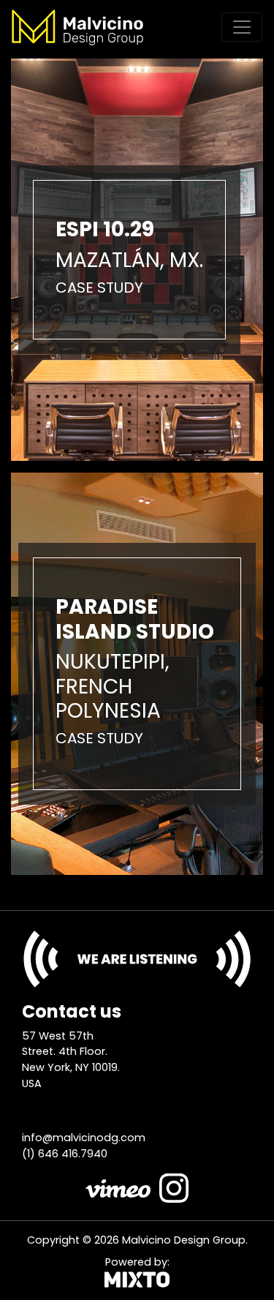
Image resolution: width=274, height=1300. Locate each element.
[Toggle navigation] (241, 27)
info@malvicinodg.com (83, 1137)
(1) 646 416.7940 (64, 1153)
